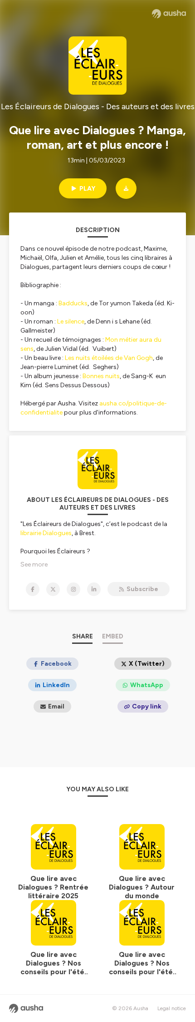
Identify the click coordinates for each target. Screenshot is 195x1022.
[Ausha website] (169, 13)
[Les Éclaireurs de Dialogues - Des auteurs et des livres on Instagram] (73, 589)
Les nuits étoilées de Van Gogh (109, 358)
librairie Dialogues (46, 533)
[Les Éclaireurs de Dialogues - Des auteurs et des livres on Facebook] (32, 589)
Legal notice (171, 1008)
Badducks (73, 303)
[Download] (126, 188)
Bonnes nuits (101, 376)
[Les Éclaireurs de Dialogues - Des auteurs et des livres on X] (53, 589)
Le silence (70, 321)
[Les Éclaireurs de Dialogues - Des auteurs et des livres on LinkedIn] (94, 589)
